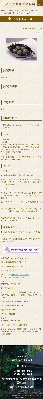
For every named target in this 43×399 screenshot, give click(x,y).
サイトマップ (22, 353)
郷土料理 (34, 10)
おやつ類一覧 (9, 13)
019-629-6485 (24, 371)
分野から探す (14, 10)
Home (3, 10)
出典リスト (22, 357)
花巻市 (38, 32)
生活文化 (25, 10)
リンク (22, 350)
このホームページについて (22, 360)
